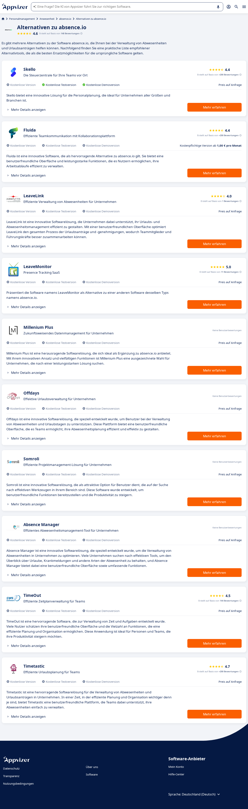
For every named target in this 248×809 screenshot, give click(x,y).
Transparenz (11, 776)
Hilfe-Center (176, 774)
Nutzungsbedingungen (18, 783)
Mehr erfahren (214, 107)
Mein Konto (176, 767)
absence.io (65, 19)
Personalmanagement (22, 19)
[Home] (3, 18)
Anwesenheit (47, 19)
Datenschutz (11, 768)
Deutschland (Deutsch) (198, 794)
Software (92, 774)
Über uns (92, 767)
